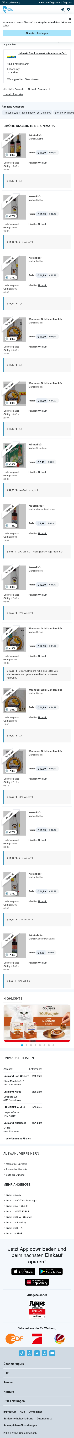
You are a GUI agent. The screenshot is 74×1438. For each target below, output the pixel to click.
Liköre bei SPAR (14, 1233)
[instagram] (44, 1353)
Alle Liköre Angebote (13, 89)
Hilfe (6, 1373)
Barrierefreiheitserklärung (18, 1418)
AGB (22, 1411)
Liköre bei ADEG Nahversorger (21, 1200)
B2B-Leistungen (14, 1401)
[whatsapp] (29, 1353)
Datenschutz (44, 1418)
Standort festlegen (37, 33)
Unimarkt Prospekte (13, 94)
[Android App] (51, 1271)
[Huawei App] (37, 1282)
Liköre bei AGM (14, 1194)
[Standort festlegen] (68, 9)
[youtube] (52, 1353)
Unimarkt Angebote (37, 89)
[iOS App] (23, 1271)
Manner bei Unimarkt (16, 1163)
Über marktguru (13, 1364)
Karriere (8, 1392)
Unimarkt (42, 162)
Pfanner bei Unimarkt (16, 1169)
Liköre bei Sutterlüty (16, 1222)
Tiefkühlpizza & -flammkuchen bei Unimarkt (27, 112)
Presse (8, 1382)
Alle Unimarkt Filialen (18, 1138)
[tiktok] (22, 1353)
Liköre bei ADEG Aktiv (17, 1205)
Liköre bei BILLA (14, 1227)
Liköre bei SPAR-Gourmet (19, 1216)
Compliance (36, 1411)
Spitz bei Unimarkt (15, 1174)
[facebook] (37, 1353)
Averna (39, 138)
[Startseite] (8, 9)
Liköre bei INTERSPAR (17, 1211)
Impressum (9, 1411)
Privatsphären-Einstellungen (20, 1425)
